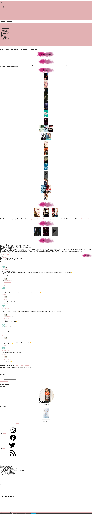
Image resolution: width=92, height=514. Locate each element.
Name (1, 376)
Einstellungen (33, 513)
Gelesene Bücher (7, 4)
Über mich (4, 1)
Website (1, 379)
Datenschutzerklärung (6, 17)
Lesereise (4, 36)
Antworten (4, 277)
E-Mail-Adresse (3, 378)
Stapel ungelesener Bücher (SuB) (10, 3)
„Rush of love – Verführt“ (85, 218)
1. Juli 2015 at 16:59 (5, 328)
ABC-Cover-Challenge (8, 11)
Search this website (3, 423)
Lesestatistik (6, 5)
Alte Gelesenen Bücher (6, 26)
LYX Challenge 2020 (7, 14)
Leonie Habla (7, 326)
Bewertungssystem (5, 28)
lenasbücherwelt (8, 348)
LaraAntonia (9, 280)
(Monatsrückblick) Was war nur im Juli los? (9, 259)
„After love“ (51, 236)
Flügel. (6, 289)
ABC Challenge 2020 (7, 12)
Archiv (1, 491)
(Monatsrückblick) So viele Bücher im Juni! (18, 49)
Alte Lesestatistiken (5, 27)
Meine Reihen (4, 39)
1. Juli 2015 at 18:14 (7, 340)
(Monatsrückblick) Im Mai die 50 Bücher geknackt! (13, 258)
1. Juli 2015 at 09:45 (5, 290)
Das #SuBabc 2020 (7, 15)
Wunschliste (6, 6)
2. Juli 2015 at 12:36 (5, 350)
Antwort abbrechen (26, 365)
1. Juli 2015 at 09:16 (5, 269)
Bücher (3, 2)
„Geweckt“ (12, 236)
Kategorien (2, 509)
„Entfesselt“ (18, 236)
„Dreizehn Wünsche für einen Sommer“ (44, 218)
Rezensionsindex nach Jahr (11, 9)
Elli (5, 267)
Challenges (4, 10)
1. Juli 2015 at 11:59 (7, 299)
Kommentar (2, 374)
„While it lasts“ (33, 219)
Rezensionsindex (7, 7)
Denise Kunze (7, 306)
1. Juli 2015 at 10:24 (5, 308)
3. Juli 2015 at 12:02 (7, 359)
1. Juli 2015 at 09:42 (7, 282)
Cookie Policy (4, 30)
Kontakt (3, 16)
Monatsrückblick (6, 254)
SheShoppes (13, 512)
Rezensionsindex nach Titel (11, 8)
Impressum (4, 18)
